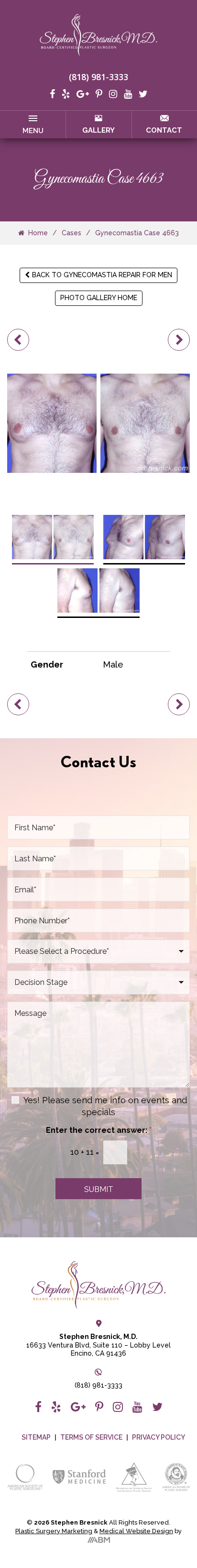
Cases (71, 233)
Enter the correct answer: (99, 1130)
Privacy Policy (158, 1437)
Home (38, 233)
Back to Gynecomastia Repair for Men (102, 275)
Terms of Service (91, 1437)
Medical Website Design (136, 1531)
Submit (98, 1189)
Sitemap (36, 1437)
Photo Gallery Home (98, 298)
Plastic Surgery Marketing (53, 1531)
